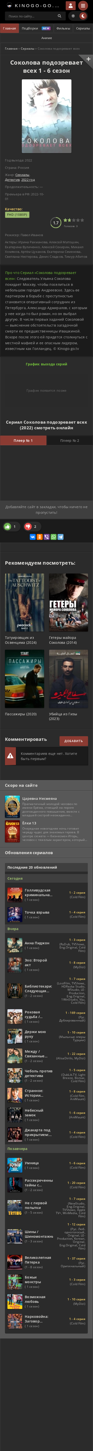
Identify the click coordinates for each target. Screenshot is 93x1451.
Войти (71, 5)
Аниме (46, 38)
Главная (9, 28)
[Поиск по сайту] (59, 16)
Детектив (12, 179)
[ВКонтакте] (33, 537)
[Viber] (47, 537)
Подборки (30, 28)
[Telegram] (60, 537)
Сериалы (83, 28)
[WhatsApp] (54, 537)
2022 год (28, 179)
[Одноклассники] (40, 537)
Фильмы (63, 28)
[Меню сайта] (83, 6)
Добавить (73, 741)
